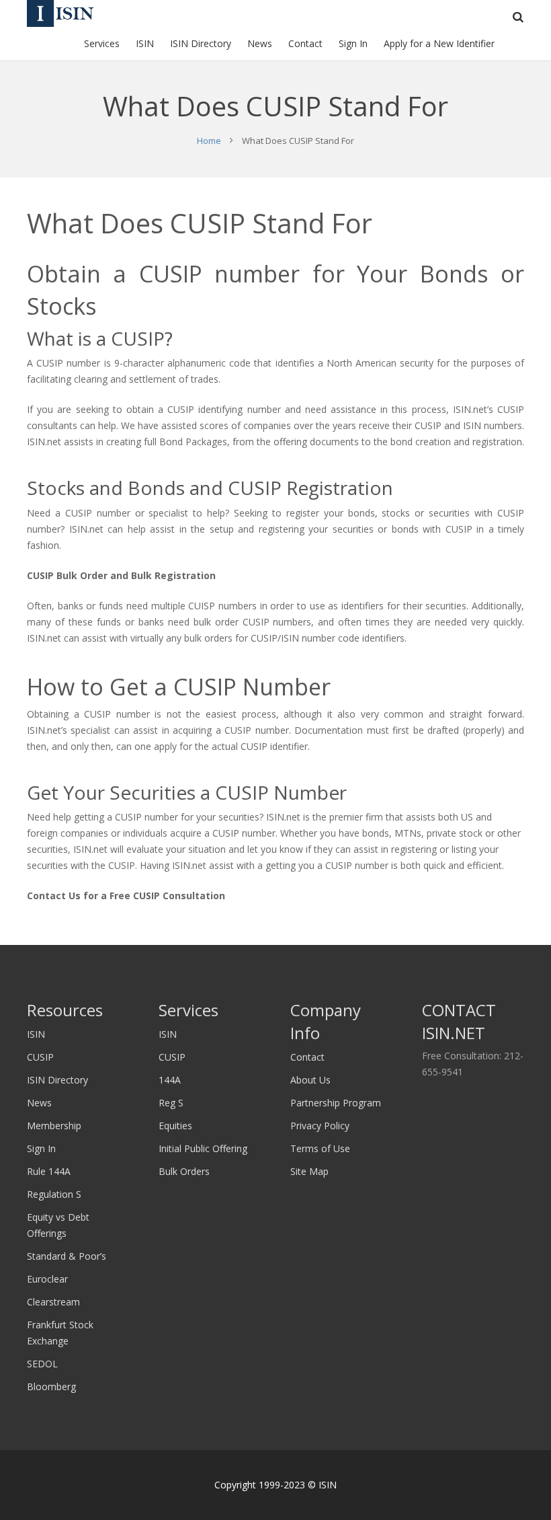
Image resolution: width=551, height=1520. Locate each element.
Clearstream (53, 1301)
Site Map (309, 1171)
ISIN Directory (57, 1079)
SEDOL (42, 1363)
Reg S (171, 1102)
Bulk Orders (184, 1171)
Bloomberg (51, 1386)
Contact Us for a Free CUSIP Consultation (126, 895)
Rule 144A (49, 1171)
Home (209, 141)
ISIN (36, 1034)
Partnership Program (335, 1102)
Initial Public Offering (203, 1148)
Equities (175, 1125)
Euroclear (47, 1278)
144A (170, 1079)
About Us (310, 1079)
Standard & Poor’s (66, 1256)
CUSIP (40, 1057)
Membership (54, 1125)
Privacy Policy (319, 1125)
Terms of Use (320, 1148)
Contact (307, 1057)
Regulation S (54, 1194)
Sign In (41, 1148)
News (39, 1102)
